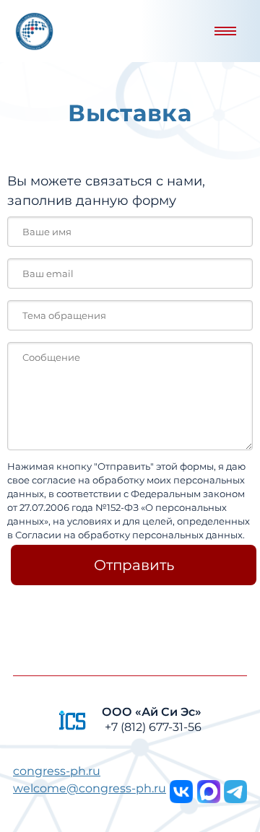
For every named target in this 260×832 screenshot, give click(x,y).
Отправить (134, 565)
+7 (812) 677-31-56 (153, 727)
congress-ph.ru (56, 771)
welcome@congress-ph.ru (89, 788)
